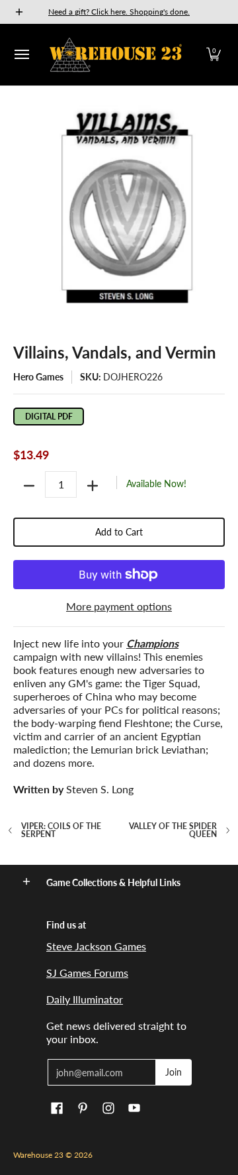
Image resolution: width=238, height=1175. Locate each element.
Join (173, 1072)
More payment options (119, 606)
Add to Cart (119, 531)
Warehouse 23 (38, 1155)
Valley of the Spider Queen (173, 830)
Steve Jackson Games (96, 946)
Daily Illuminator (84, 999)
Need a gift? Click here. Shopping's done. (119, 12)
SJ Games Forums (87, 972)
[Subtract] (29, 485)
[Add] (92, 485)
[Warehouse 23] (116, 54)
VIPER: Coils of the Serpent (61, 830)
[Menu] (21, 54)
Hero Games (38, 376)
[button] (213, 54)
